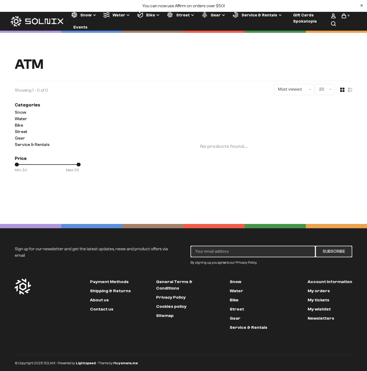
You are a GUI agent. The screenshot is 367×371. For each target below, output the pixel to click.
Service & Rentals (259, 15)
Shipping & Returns (110, 290)
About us (99, 300)
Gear (216, 15)
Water (119, 15)
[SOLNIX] (23, 287)
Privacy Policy (171, 297)
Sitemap (165, 315)
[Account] (334, 17)
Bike (150, 15)
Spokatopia (305, 21)
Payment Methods (109, 281)
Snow (86, 15)
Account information (330, 281)
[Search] (334, 25)
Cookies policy (171, 306)
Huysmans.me (125, 363)
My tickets (318, 300)
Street (182, 15)
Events (80, 27)
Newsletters (321, 318)
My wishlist (319, 309)
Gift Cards (303, 15)
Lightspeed (86, 363)
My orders (319, 290)
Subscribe (334, 251)
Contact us (101, 309)
